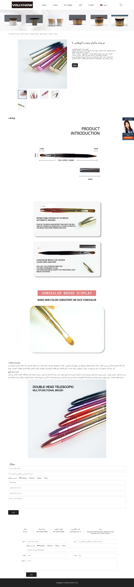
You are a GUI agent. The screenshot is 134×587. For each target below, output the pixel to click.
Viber (46, 478)
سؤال (75, 65)
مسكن (44, 5)
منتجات (55, 5)
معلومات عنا (68, 5)
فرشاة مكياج (43, 34)
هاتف (24, 555)
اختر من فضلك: (13, 478)
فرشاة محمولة (34, 34)
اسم (24, 541)
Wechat (32, 478)
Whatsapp (23, 478)
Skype (39, 478)
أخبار (80, 5)
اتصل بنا (91, 5)
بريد (75, 541)
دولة (75, 555)
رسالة (24, 561)
